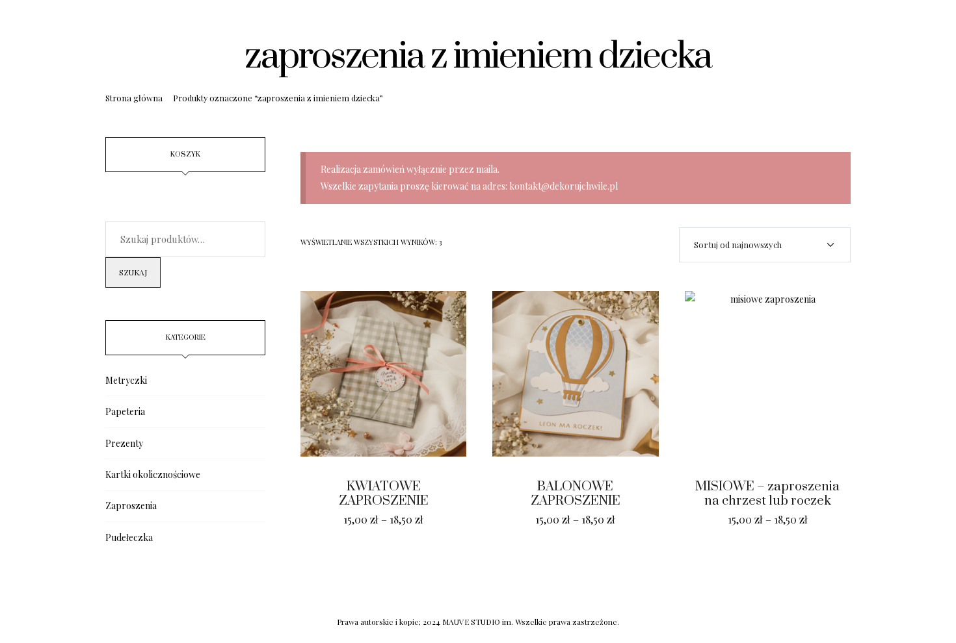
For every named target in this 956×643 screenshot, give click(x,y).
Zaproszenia (131, 505)
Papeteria (125, 411)
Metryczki (126, 380)
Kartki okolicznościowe (152, 474)
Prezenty (124, 443)
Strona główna (134, 97)
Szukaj (133, 272)
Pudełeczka (129, 537)
